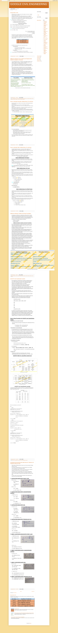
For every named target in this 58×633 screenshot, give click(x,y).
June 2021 (38, 58)
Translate (16, 9)
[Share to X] (21, 56)
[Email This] (19, 56)
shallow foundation (45, 45)
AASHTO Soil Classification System (17, 278)
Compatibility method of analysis (15, 98)
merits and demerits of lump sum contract (46, 42)
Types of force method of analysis (21, 99)
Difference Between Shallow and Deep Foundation (20, 213)
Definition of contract (45, 29)
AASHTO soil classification (45, 21)
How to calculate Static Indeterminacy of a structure (20, 147)
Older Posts (33, 591)
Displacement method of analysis (22, 98)
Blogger (30, 623)
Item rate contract (46, 38)
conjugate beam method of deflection (45, 25)
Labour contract (45, 39)
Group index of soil (14, 12)
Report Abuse (39, 20)
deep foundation (45, 28)
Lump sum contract (45, 40)
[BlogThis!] (20, 56)
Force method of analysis (28, 98)
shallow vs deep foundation (45, 47)
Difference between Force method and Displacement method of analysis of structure (21, 59)
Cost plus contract (45, 27)
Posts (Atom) (14, 592)
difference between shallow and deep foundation (46, 32)
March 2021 (38, 59)
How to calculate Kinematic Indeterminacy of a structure (21, 101)
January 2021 (38, 60)
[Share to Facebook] (22, 56)
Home (21, 591)
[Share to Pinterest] (23, 56)
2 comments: (16, 97)
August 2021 (38, 57)
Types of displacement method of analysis (45, 51)
